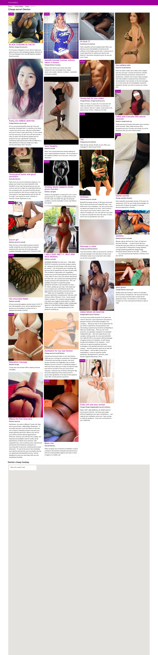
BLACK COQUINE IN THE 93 (22, 44)
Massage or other (88, 246)
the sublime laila (123, 65)
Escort (10, 6)
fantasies (84, 197)
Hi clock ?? (85, 41)
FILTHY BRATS (13, 2)
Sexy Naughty (51, 146)
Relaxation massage (18, 362)
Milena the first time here (20, 419)
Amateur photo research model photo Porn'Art (59, 188)
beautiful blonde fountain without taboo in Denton (60, 61)
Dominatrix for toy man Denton (59, 351)
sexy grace (121, 287)
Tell (81, 139)
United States (18, 6)
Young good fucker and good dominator (22, 175)
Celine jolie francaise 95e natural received (130, 117)
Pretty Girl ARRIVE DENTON (21, 121)
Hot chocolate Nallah (18, 299)
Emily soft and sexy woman (92, 404)
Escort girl (13, 240)
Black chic (49, 443)
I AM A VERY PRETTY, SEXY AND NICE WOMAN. (60, 255)
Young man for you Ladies (92, 98)
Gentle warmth (122, 196)
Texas (27, 6)
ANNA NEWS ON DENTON (92, 312)
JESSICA (120, 236)
